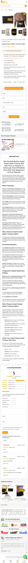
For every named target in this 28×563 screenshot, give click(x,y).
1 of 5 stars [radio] (11, 398)
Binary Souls (19, 557)
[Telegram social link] (24, 82)
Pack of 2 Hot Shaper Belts (6, 499)
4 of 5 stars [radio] (14, 398)
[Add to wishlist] (11, 486)
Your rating (5, 398)
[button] (25, 557)
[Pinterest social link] (21, 82)
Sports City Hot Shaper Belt (20, 499)
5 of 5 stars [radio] (15, 398)
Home (2, 10)
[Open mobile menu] (26, 2)
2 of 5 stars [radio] (12, 398)
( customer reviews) (6, 41)
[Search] (26, 6)
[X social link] (19, 82)
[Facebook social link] (17, 82)
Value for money (6, 400)
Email (3, 421)
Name (4, 416)
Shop (6, 10)
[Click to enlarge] (4, 25)
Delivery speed (5, 404)
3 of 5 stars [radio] (13, 398)
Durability (4, 402)
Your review (5, 407)
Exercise (11, 10)
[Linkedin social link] (22, 82)
